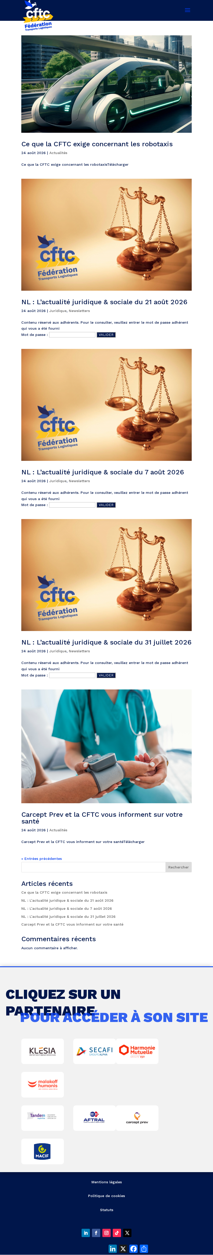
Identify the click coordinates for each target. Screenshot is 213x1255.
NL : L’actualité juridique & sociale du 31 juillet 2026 (106, 642)
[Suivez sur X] (127, 1233)
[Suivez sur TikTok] (117, 1233)
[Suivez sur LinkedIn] (86, 1233)
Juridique (57, 311)
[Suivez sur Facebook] (96, 1233)
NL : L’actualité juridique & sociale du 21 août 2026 (104, 302)
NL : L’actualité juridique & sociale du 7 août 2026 (102, 472)
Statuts (106, 1210)
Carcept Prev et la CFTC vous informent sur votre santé (102, 818)
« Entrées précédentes (41, 858)
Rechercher (178, 867)
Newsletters (79, 311)
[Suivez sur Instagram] (106, 1233)
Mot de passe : (35, 335)
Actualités (58, 153)
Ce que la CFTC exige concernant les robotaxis (97, 144)
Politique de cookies (106, 1196)
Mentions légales (106, 1182)
